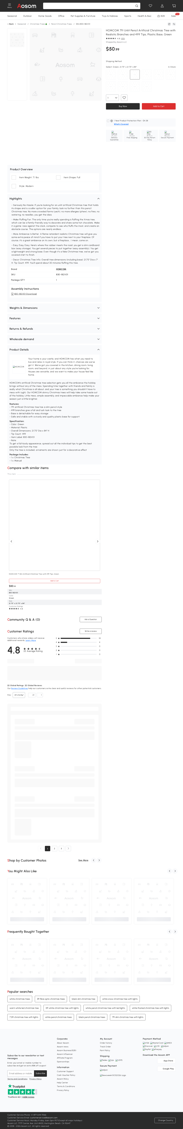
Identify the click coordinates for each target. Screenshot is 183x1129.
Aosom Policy (63, 1079)
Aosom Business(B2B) (66, 1050)
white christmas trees (20, 999)
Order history (106, 1043)
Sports (127, 16)
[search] (136, 6)
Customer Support (65, 1071)
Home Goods (45, 16)
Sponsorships (63, 1062)
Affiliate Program (64, 1058)
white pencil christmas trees (58, 1017)
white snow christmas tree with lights (120, 999)
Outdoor (27, 16)
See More (83, 860)
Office (61, 16)
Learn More (31, 640)
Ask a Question (91, 619)
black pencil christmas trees (92, 1017)
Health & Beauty (146, 16)
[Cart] (174, 6)
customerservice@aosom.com (43, 1118)
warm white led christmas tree (24, 1008)
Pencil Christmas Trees (61, 24)
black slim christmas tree (83, 999)
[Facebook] (9, 1049)
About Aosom (63, 1043)
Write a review (91, 631)
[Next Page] (68, 848)
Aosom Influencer (65, 1054)
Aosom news (62, 1047)
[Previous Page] (40, 848)
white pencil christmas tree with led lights (105, 1008)
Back (11, 24)
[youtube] (21, 1049)
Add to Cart (158, 106)
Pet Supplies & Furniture (83, 16)
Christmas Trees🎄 (38, 24)
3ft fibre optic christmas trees (51, 999)
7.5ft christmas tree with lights (24, 1017)
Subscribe (40, 1073)
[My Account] (162, 5)
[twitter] (33, 1049)
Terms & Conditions (66, 1086)
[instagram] (15, 1049)
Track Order (105, 1047)
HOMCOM (61, 269)
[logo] (27, 6)
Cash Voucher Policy (66, 1075)
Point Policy (105, 1050)
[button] (54, 198)
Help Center (62, 1083)
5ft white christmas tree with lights (62, 1008)
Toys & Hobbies (110, 16)
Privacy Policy (35, 1079)
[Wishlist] (150, 6)
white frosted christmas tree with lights (150, 1008)
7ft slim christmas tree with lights (127, 1017)
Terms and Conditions (17, 1079)
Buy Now (123, 106)
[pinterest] (27, 1049)
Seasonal (12, 16)
